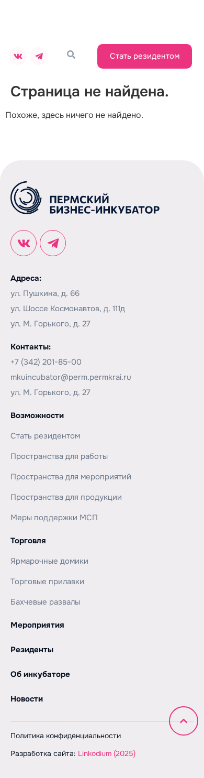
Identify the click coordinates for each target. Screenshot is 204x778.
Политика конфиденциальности (65, 735)
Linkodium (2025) (106, 753)
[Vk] (18, 56)
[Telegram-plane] (39, 56)
